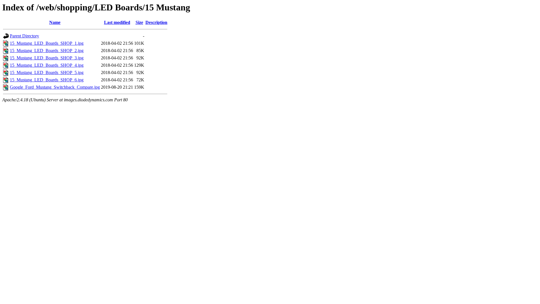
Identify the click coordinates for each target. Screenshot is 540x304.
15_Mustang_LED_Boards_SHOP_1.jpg (47, 43)
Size (139, 22)
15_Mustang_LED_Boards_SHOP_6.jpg (47, 79)
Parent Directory (24, 35)
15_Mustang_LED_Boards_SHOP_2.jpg (47, 50)
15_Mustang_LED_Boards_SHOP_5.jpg (47, 72)
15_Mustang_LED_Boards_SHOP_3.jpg (47, 57)
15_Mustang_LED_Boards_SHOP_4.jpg (47, 65)
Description (156, 22)
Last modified (117, 22)
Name (54, 22)
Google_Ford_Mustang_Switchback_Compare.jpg (55, 87)
